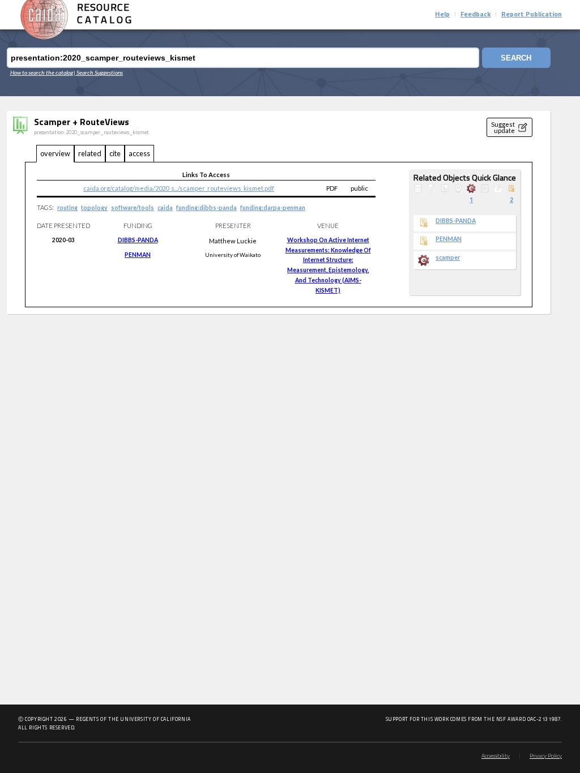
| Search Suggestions (98, 72)
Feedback (475, 14)
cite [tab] (115, 153)
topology (94, 207)
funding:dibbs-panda (206, 207)
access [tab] (139, 153)
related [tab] (89, 153)
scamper (448, 257)
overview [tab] (55, 153)
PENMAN (138, 254)
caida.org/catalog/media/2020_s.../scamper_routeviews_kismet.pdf (178, 188)
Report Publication (531, 14)
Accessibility (495, 756)
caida (165, 207)
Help (442, 14)
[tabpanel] (278, 234)
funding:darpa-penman (272, 207)
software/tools (132, 207)
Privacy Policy (546, 756)
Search (516, 58)
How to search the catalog (41, 72)
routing (67, 207)
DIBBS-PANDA (138, 240)
